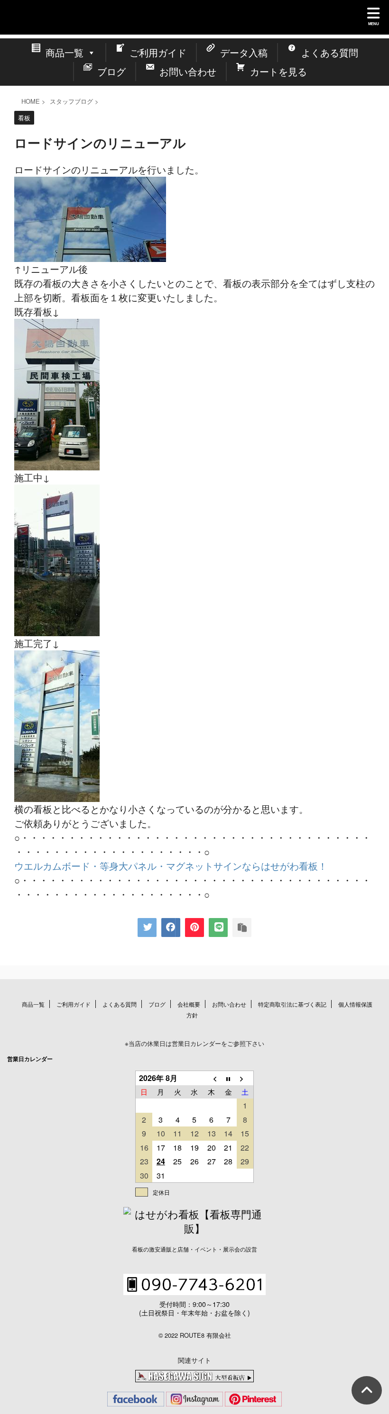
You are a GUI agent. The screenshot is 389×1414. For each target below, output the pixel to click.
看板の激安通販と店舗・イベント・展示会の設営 (194, 1249)
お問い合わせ (229, 1004)
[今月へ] (228, 1078)
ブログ (157, 1004)
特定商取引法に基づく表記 (292, 1004)
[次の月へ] (245, 1078)
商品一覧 (33, 1004)
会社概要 (188, 1004)
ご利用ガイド (73, 1004)
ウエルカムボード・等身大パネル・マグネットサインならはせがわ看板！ (170, 866)
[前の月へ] (211, 1078)
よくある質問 (119, 1004)
